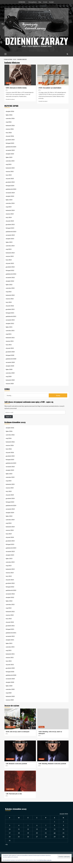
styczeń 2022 (10, 306)
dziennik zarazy (36, 40)
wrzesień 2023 (10, 235)
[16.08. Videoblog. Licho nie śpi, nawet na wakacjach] (53, 719)
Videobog (41, 727)
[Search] (67, 54)
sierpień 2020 (10, 366)
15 (54, 829)
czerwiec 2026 (10, 118)
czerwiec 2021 (10, 330)
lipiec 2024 (9, 200)
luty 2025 (9, 175)
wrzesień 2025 (10, 150)
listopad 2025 (10, 143)
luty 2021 (9, 344)
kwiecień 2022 (10, 295)
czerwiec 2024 (10, 203)
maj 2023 (8, 249)
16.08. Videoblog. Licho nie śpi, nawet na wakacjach (50, 732)
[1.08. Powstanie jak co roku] (20, 781)
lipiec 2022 (9, 284)
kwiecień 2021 (10, 337)
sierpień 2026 (10, 111)
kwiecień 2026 (10, 125)
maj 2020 (8, 376)
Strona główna (32, 2)
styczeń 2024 (10, 221)
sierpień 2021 (10, 323)
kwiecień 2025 (10, 168)
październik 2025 (11, 146)
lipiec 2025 (9, 157)
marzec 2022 (10, 298)
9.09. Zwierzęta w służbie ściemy (16, 88)
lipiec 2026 (9, 115)
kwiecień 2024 (10, 210)
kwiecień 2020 (10, 380)
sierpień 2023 (10, 238)
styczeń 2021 (10, 348)
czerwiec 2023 (10, 245)
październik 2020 (11, 359)
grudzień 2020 (10, 351)
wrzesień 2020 (10, 362)
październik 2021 (11, 316)
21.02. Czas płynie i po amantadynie (50, 88)
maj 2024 (8, 207)
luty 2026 (9, 132)
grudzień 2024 (10, 182)
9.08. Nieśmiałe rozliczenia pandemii (16, 763)
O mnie (45, 2)
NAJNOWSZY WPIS (11, 727)
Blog (40, 2)
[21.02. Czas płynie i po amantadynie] (53, 75)
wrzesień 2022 (10, 277)
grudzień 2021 (10, 309)
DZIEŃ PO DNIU (10, 759)
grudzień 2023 (10, 224)
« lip (6, 844)
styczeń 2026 (10, 136)
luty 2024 (9, 217)
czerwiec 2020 (10, 373)
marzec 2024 (10, 214)
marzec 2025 (10, 171)
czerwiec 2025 (10, 161)
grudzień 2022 (10, 267)
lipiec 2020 (9, 369)
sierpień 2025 (10, 154)
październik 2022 (11, 274)
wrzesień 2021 (10, 320)
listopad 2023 (10, 228)
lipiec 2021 (9, 327)
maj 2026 (8, 122)
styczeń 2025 (10, 178)
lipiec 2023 (9, 242)
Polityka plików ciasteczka (45, 860)
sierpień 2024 (10, 196)
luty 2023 (9, 260)
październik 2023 (11, 231)
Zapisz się (8, 416)
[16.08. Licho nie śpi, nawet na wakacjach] (20, 719)
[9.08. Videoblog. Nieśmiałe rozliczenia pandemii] (53, 751)
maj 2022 (8, 291)
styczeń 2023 (10, 263)
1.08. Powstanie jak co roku (14, 794)
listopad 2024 (10, 185)
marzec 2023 (10, 256)
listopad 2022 (10, 270)
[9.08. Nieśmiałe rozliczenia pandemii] (20, 751)
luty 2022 (9, 302)
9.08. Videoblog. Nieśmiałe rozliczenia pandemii (52, 763)
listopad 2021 (10, 313)
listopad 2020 (10, 355)
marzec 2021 (10, 341)
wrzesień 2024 (10, 192)
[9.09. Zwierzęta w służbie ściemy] (20, 75)
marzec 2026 (10, 129)
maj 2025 (8, 164)
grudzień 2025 (10, 139)
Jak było (8, 83)
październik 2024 (11, 189)
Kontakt (51, 2)
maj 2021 (8, 334)
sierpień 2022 (10, 281)
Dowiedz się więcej (10, 99)
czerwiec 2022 (10, 288)
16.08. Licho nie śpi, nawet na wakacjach (17, 731)
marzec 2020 (10, 383)
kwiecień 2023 (10, 253)
